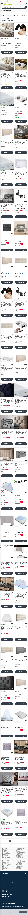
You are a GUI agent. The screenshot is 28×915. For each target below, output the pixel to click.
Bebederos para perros (5, 869)
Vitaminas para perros (19, 855)
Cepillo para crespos (5, 862)
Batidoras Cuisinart (5, 854)
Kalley (3, 866)
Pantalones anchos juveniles (6, 860)
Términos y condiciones (7, 894)
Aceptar (23, 912)
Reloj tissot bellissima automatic (7, 864)
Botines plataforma (19, 864)
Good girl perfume (19, 863)
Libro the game (4, 850)
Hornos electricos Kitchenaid (20, 852)
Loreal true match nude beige (20, 861)
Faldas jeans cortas (5, 863)
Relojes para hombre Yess (6, 853)
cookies (2, 913)
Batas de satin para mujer (6, 857)
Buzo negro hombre (19, 867)
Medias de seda (4, 868)
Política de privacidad (6, 898)
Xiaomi (17, 850)
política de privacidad (10, 912)
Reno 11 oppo (4, 848)
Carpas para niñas (5, 867)
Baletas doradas (18, 868)
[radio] (1, 48)
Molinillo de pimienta (19, 866)
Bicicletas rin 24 (4, 851)
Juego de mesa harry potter (20, 851)
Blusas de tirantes (18, 856)
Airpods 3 (3, 861)
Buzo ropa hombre (5, 855)
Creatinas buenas (5, 849)
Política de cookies (6, 896)
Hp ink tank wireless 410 (20, 848)
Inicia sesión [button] (21, 4)
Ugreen (3, 856)
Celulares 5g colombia (5, 865)
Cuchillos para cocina (19, 854)
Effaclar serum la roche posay (20, 869)
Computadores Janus (19, 853)
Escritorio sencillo (19, 860)
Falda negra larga (18, 862)
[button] (14, 7)
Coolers (17, 865)
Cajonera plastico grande (20, 857)
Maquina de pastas (5, 852)
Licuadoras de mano (19, 849)
